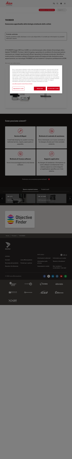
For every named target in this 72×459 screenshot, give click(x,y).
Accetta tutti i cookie (53, 88)
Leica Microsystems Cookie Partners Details (22, 83)
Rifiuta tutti (40, 88)
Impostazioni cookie (18, 88)
